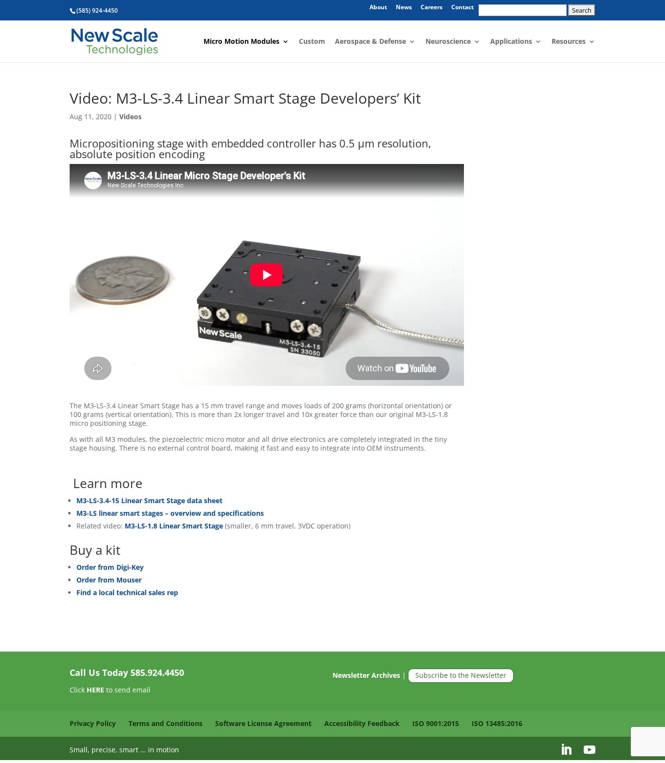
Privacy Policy (93, 723)
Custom (312, 42)
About (378, 7)
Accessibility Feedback (362, 723)
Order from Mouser (109, 579)
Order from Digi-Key (110, 567)
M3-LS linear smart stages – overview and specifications (170, 513)
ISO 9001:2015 (435, 723)
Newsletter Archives (366, 675)
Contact (462, 7)
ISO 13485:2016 (497, 723)
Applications (511, 42)
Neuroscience (448, 42)
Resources (569, 42)
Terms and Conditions (166, 723)
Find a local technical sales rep (127, 592)
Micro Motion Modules (241, 42)
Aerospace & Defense (370, 42)
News (404, 7)
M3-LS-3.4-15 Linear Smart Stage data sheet (149, 500)
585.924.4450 (157, 672)
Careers (432, 7)
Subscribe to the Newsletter (460, 675)
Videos (130, 116)
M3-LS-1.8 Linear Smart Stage (175, 525)
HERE (95, 689)
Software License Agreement (263, 723)
